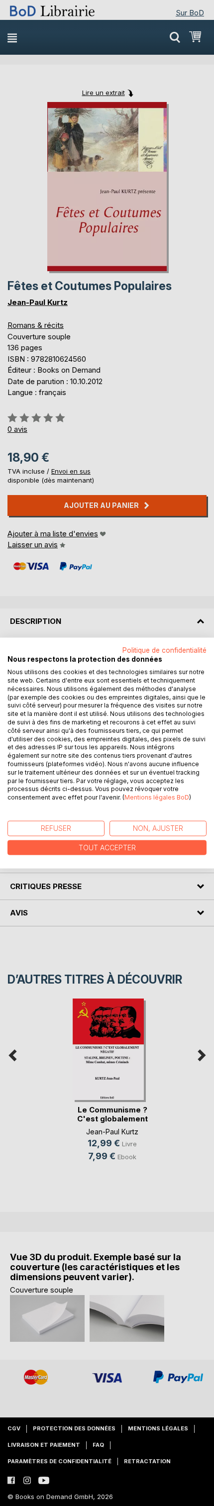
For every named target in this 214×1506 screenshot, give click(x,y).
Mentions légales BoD (156, 797)
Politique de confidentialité (164, 650)
